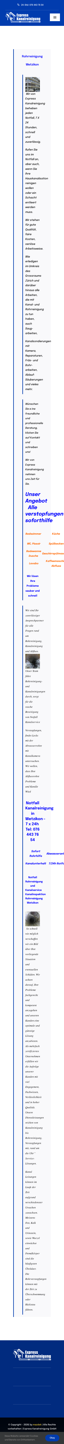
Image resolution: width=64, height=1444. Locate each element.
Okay (52, 1438)
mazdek (37, 1425)
